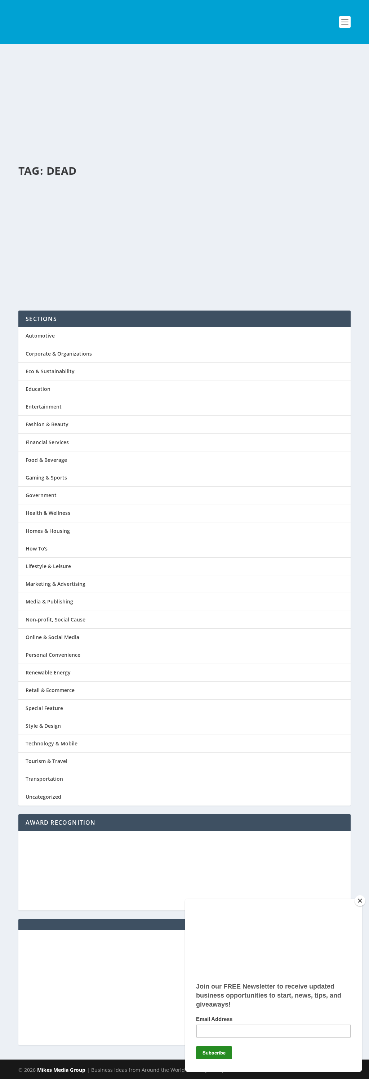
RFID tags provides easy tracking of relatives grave (167, 200)
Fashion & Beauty (47, 424)
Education (38, 388)
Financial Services (47, 442)
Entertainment (44, 406)
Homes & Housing (48, 530)
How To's (37, 548)
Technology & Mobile (51, 743)
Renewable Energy (48, 672)
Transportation (44, 778)
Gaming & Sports (46, 477)
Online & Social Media (52, 637)
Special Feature (44, 708)
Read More (50, 277)
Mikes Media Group (61, 1069)
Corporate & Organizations (59, 353)
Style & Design (43, 725)
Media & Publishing (49, 601)
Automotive (40, 335)
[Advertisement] (184, 98)
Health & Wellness (48, 512)
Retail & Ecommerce (50, 690)
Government (41, 495)
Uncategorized (43, 796)
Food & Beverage (46, 459)
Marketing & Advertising (55, 583)
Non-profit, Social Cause (55, 619)
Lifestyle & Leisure (48, 566)
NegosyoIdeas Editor (52, 220)
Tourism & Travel (46, 761)
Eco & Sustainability (127, 220)
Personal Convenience (171, 220)
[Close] (360, 900)
